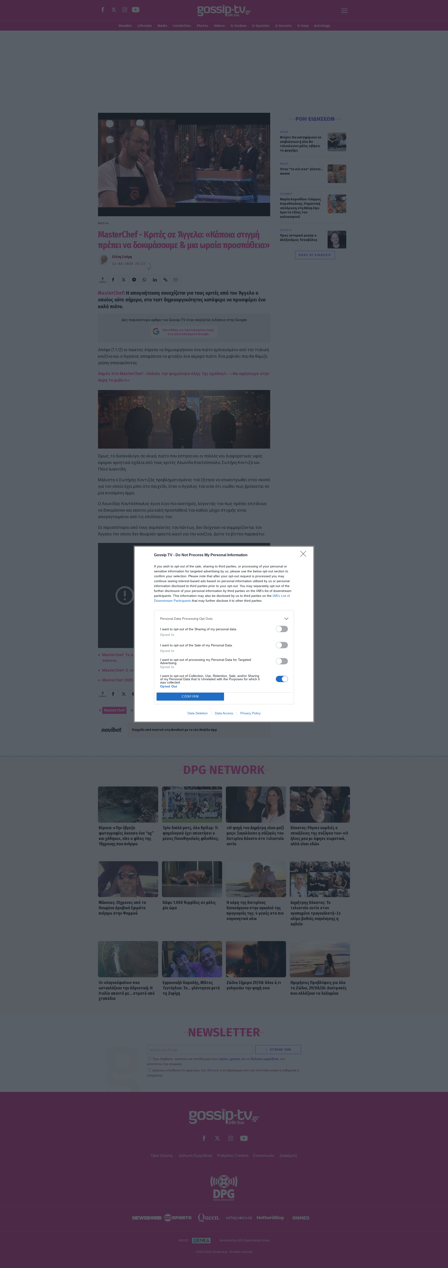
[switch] (282, 629)
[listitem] (224, 618)
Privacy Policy (250, 713)
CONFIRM (190, 696)
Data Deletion (198, 713)
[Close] (304, 555)
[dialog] (224, 634)
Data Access (224, 713)
